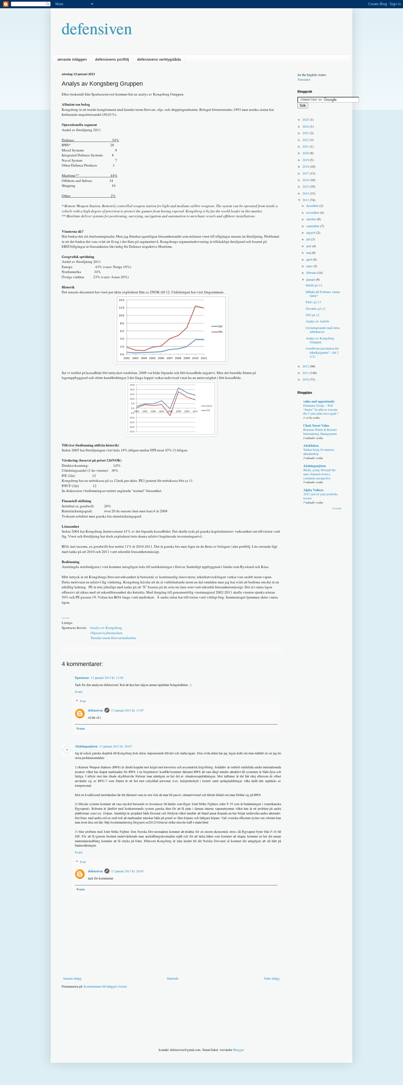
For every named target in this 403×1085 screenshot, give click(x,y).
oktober (311, 219)
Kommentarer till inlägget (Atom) (105, 986)
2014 (306, 193)
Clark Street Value (316, 425)
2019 (306, 160)
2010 (306, 379)
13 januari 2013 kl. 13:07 (127, 710)
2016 (306, 180)
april (309, 259)
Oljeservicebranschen (106, 632)
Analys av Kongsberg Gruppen (320, 340)
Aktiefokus (311, 445)
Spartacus (82, 677)
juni (309, 246)
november (313, 212)
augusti (311, 232)
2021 (306, 146)
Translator (303, 79)
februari (311, 272)
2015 (306, 186)
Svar (83, 701)
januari (311, 279)
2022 (306, 139)
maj (309, 252)
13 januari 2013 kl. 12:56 (107, 677)
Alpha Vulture (313, 490)
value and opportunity (319, 401)
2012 (306, 366)
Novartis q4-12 (315, 308)
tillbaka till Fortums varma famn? (323, 293)
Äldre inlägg (271, 978)
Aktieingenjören (86, 746)
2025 (306, 119)
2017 (306, 173)
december (312, 205)
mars (309, 266)
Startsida (172, 978)
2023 (306, 133)
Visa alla (336, 508)
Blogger (238, 1049)
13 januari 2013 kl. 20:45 (127, 871)
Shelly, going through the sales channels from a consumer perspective (319, 474)
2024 (306, 126)
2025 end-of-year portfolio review (320, 496)
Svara (78, 691)
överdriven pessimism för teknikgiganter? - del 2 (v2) (322, 352)
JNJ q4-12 (312, 315)
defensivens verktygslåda (159, 59)
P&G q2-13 (313, 302)
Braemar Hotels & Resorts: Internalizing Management (320, 432)
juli (308, 239)
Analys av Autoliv (318, 321)
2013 (306, 200)
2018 (306, 166)
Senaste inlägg (72, 978)
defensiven (97, 28)
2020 (306, 153)
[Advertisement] (161, 1009)
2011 (306, 372)
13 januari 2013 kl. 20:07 (115, 746)
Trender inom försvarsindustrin (113, 637)
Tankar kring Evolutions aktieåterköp (318, 452)
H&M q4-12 (314, 285)
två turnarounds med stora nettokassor (322, 329)
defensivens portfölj (112, 59)
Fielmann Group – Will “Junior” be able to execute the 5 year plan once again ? (321, 409)
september (313, 226)
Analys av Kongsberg (106, 627)
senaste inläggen (72, 59)
